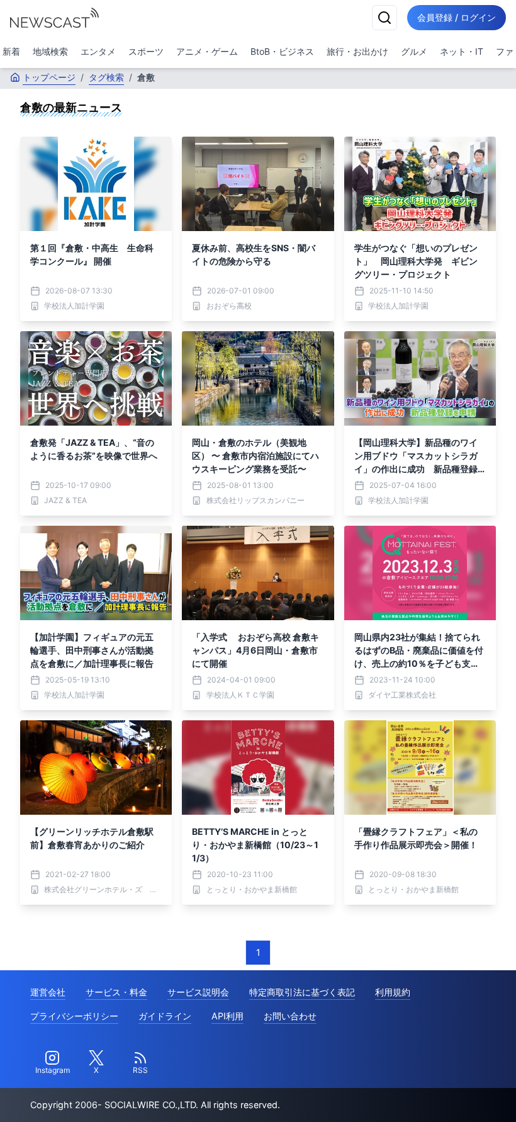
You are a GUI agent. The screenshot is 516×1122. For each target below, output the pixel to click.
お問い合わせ (290, 1016)
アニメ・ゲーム (207, 51)
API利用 (227, 1016)
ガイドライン (164, 1016)
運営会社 (47, 992)
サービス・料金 (116, 992)
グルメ (414, 51)
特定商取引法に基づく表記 (302, 992)
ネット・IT (461, 51)
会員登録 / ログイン (456, 17)
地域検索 (50, 51)
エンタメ (98, 51)
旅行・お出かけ (357, 51)
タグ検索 (106, 77)
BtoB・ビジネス (282, 51)
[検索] (384, 17)
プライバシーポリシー (74, 1016)
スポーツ (146, 51)
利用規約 (392, 992)
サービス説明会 (198, 992)
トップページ (49, 77)
